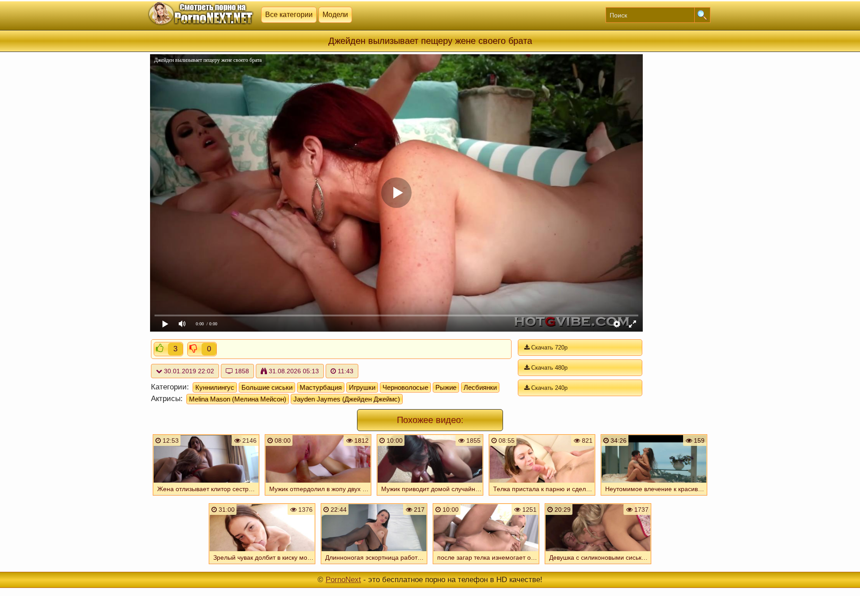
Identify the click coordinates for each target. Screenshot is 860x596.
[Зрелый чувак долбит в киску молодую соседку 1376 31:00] (262, 565)
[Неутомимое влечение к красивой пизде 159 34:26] (654, 496)
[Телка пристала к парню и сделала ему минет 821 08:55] (542, 496)
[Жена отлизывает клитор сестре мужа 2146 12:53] (206, 496)
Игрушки (362, 387)
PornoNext (343, 579)
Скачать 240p (548, 387)
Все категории (289, 14)
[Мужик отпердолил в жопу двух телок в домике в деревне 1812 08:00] (318, 496)
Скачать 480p (548, 367)
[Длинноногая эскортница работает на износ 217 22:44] (374, 565)
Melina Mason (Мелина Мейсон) (237, 399)
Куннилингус (214, 387)
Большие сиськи (266, 387)
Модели (335, 14)
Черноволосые (405, 387)
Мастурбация (321, 387)
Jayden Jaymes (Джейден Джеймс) (346, 399)
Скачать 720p (548, 347)
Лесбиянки (480, 387)
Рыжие (445, 387)
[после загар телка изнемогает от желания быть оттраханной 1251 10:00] (486, 565)
